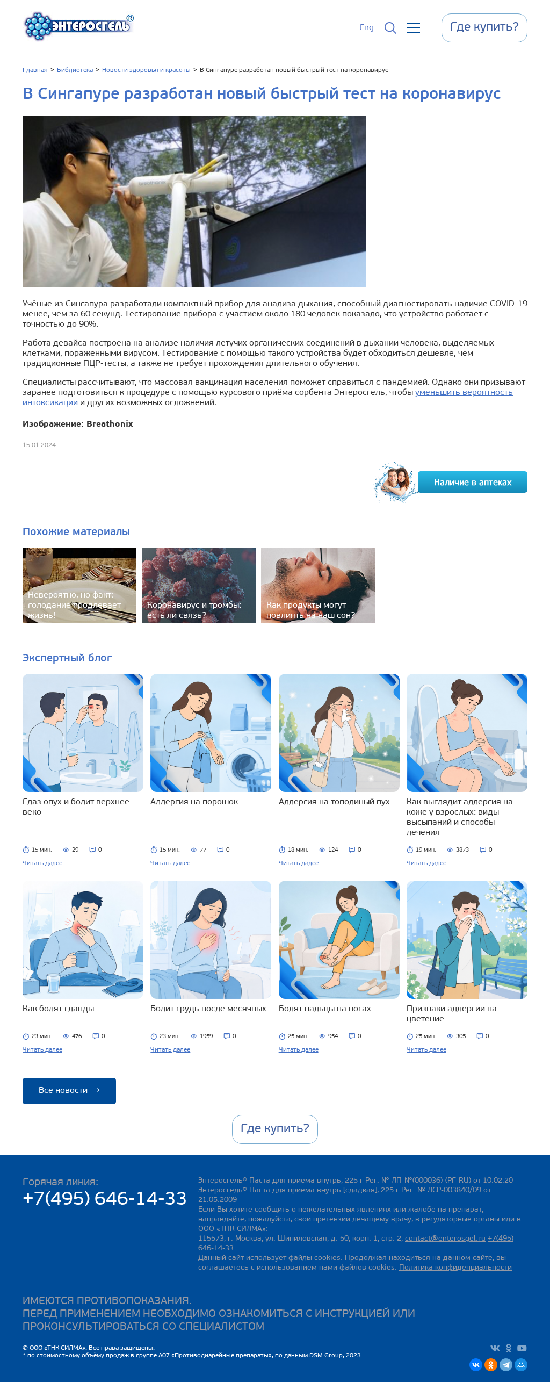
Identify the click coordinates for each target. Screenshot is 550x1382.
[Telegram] (506, 1364)
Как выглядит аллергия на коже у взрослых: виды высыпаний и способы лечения (460, 817)
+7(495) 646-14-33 (105, 1200)
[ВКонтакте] (475, 1364)
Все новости (69, 1090)
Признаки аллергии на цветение (452, 1014)
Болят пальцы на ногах (325, 1009)
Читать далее (42, 863)
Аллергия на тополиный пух (334, 802)
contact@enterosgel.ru (445, 1239)
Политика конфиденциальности (455, 1268)
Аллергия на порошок (194, 802)
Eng (366, 28)
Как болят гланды (58, 1009)
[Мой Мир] (521, 1364)
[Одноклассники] (490, 1364)
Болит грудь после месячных (208, 1009)
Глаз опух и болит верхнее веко (76, 807)
